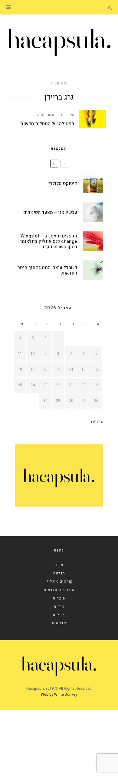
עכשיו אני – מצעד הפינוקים (50, 212)
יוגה (61, 114)
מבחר (51, 114)
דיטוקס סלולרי (62, 183)
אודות (59, 606)
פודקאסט (59, 623)
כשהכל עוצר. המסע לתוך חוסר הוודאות (47, 270)
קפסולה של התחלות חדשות (47, 123)
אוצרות (59, 598)
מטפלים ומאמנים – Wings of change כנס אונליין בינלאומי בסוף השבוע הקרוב (48, 241)
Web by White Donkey (59, 694)
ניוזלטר (59, 615)
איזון (70, 114)
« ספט (97, 421)
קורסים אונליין (59, 581)
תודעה (39, 114)
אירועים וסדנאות (59, 590)
